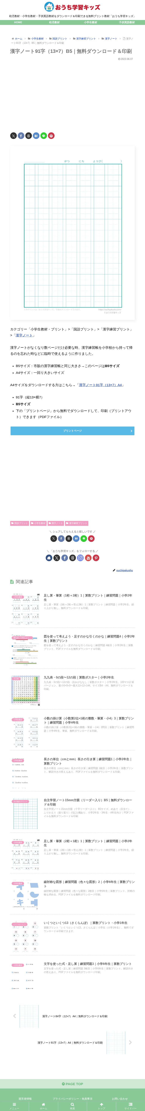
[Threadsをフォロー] (72, 558)
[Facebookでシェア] (21, 135)
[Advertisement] (72, 94)
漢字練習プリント (78, 523)
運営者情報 (25, 1098)
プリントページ (72, 430)
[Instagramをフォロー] (80, 558)
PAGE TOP (74, 1084)
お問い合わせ (120, 1098)
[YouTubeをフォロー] (88, 558)
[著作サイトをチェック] (49, 558)
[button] (134, 723)
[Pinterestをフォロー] (96, 558)
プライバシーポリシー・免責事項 (72, 1098)
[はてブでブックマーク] (36, 135)
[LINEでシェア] (43, 135)
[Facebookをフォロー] (64, 558)
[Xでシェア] (13, 135)
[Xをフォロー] (56, 558)
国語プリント (21, 523)
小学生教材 (40, 523)
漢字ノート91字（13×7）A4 (100, 385)
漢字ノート (24, 335)
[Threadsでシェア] (28, 135)
